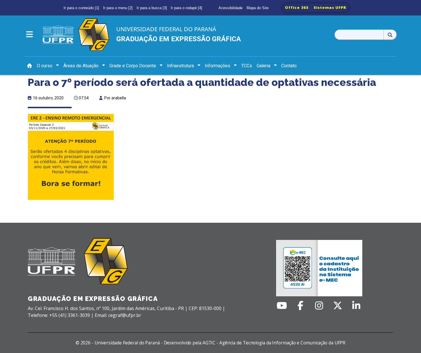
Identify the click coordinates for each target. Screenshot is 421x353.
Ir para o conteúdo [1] (81, 8)
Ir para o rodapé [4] (186, 8)
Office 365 (297, 7)
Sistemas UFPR (330, 7)
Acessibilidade (231, 8)
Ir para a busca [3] (152, 8)
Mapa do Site (258, 8)
